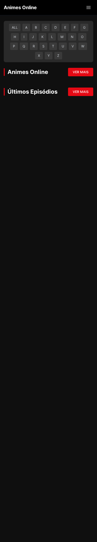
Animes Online (20, 7)
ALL (15, 27)
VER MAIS (81, 72)
